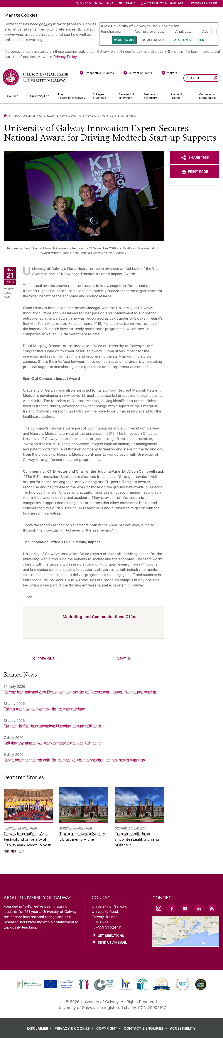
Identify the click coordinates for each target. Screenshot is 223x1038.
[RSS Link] (211, 908)
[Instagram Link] (158, 908)
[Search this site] (215, 79)
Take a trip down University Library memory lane (44, 709)
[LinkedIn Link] (198, 908)
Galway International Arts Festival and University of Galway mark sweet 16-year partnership (80, 692)
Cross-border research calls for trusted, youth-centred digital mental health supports (74, 760)
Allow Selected (191, 40)
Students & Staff (203, 3)
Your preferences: (149, 31)
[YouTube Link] (185, 908)
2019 (113, 115)
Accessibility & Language (163, 3)
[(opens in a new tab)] (45, 987)
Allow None (156, 40)
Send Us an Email (112, 942)
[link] (44, 984)
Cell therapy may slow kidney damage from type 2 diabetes (52, 743)
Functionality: (112, 31)
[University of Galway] (35, 77)
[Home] (5, 115)
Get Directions (111, 935)
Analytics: (183, 31)
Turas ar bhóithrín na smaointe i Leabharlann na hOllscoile (52, 726)
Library (129, 3)
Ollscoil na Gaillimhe (96, 3)
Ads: (205, 31)
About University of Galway (34, 115)
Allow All (126, 40)
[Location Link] (185, 944)
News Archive (95, 115)
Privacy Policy (65, 57)
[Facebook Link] (171, 908)
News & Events (70, 115)
